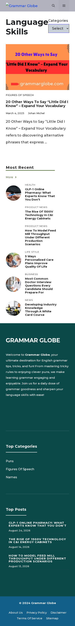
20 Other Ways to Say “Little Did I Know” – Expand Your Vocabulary (37, 104)
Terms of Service (29, 618)
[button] (53, 5)
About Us (16, 612)
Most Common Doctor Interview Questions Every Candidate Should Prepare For (39, 285)
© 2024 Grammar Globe (37, 603)
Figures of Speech (20, 95)
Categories (58, 21)
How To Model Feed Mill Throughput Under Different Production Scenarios (40, 237)
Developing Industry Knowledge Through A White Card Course (41, 310)
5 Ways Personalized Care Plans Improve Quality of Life (39, 261)
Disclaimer (59, 612)
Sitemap (52, 618)
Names (11, 477)
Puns (10, 461)
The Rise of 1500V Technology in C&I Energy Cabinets (39, 215)
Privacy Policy (37, 612)
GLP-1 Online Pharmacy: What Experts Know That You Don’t (40, 194)
